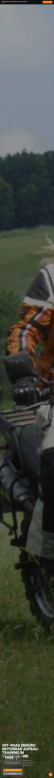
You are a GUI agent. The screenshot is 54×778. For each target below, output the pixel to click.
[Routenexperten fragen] (50, 774)
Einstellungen (13, 773)
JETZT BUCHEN (47, 2)
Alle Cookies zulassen (13, 770)
